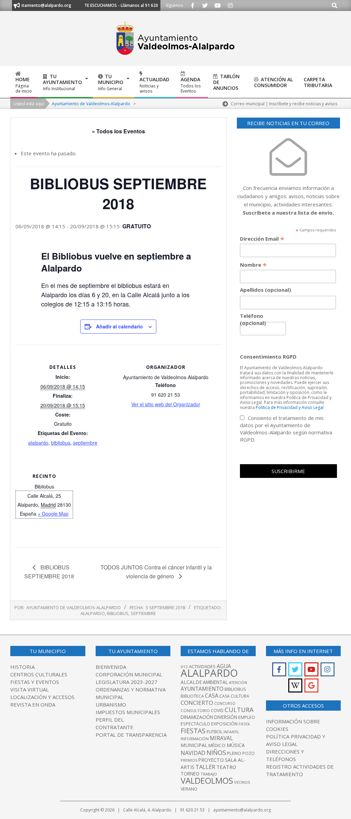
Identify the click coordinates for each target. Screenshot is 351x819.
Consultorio (195, 710)
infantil (231, 731)
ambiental (215, 682)
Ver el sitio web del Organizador (165, 404)
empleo (246, 717)
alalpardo (38, 442)
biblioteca (192, 696)
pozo (248, 753)
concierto (197, 703)
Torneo (190, 774)
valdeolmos (207, 780)
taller (205, 767)
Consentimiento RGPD (268, 356)
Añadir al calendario (119, 326)
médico (217, 745)
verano (189, 789)
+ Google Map (53, 513)
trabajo (209, 773)
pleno (234, 753)
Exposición (224, 724)
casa (211, 695)
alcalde (191, 682)
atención (238, 682)
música (236, 745)
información (195, 738)
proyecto (211, 760)
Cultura (239, 710)
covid (217, 710)
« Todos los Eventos (118, 131)
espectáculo (195, 724)
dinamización (197, 717)
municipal (194, 745)
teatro (226, 766)
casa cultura (234, 696)
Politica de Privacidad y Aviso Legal (290, 407)
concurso (224, 703)
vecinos (242, 782)
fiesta (244, 724)
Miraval (221, 738)
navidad (193, 753)
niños (216, 752)
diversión (225, 717)
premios (189, 760)
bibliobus (60, 442)
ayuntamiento (202, 688)
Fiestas (193, 730)
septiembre (85, 442)
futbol (214, 731)
